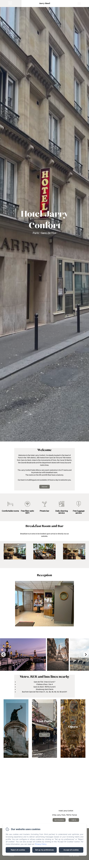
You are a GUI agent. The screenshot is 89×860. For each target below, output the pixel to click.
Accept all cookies (71, 850)
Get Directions (59, 820)
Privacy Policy (40, 844)
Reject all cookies (18, 850)
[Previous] (3, 654)
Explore (44, 735)
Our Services (74, 855)
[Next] (85, 654)
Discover (44, 487)
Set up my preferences (44, 850)
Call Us (74, 820)
